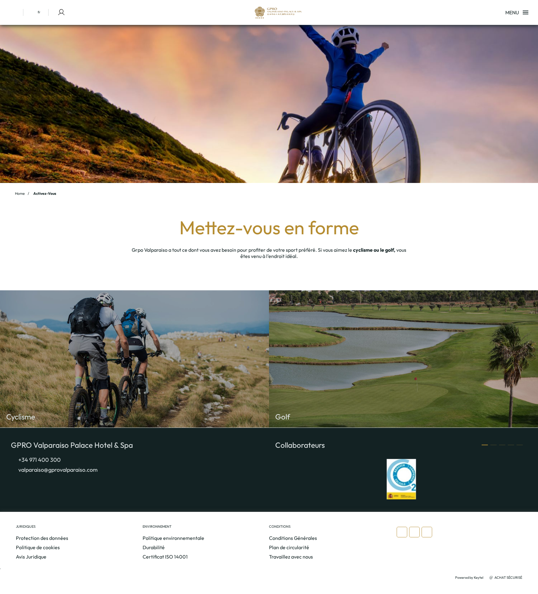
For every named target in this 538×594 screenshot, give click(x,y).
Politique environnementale (173, 538)
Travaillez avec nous (291, 557)
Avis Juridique (31, 557)
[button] (485, 445)
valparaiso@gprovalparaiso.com (57, 470)
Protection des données (42, 538)
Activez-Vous (44, 193)
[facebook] (414, 532)
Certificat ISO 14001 (165, 557)
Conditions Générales (293, 538)
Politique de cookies (38, 547)
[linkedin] (427, 532)
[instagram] (402, 532)
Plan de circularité (289, 547)
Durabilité (154, 547)
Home (20, 193)
